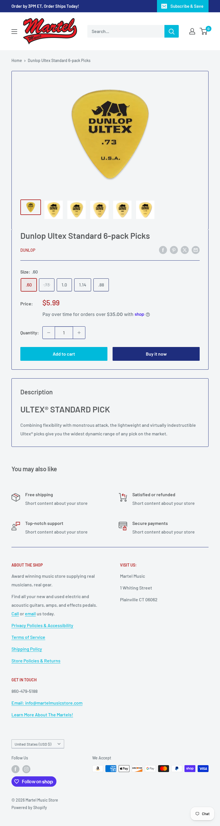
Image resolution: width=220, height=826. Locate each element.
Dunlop (27, 250)
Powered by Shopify (29, 807)
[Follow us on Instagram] (26, 769)
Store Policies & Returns (35, 660)
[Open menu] (14, 31)
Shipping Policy (26, 649)
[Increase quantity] (79, 333)
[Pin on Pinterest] (174, 249)
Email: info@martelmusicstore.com (46, 702)
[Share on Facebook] (163, 249)
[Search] (171, 31)
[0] (203, 31)
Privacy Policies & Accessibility (42, 625)
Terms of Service (28, 637)
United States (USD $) (33, 744)
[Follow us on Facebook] (15, 769)
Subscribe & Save (186, 6)
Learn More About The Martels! (42, 714)
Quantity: (29, 332)
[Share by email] (196, 249)
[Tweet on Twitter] (185, 249)
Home (16, 60)
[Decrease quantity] (49, 333)
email (30, 613)
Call (15, 613)
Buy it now (156, 353)
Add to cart (64, 353)
